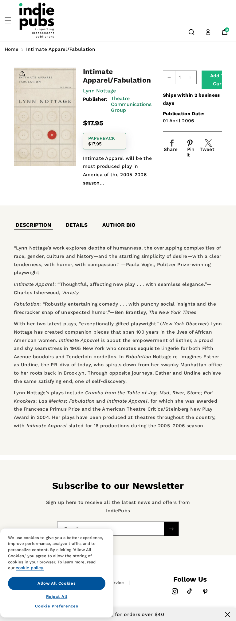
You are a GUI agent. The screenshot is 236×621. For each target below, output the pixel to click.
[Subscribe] (171, 529)
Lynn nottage (99, 91)
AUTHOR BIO (119, 225)
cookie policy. (30, 567)
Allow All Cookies (56, 583)
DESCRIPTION (33, 225)
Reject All (57, 596)
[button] (11, 20)
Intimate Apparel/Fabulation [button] (60, 49)
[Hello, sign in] (208, 32)
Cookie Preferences (56, 606)
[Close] (227, 614)
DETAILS (77, 225)
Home (11, 49)
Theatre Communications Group (131, 104)
